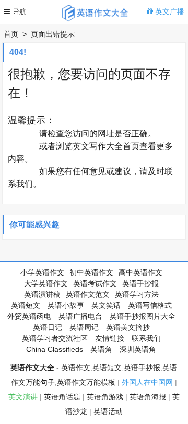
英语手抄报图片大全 (142, 316)
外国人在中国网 (147, 382)
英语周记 (84, 327)
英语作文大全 (32, 367)
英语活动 (108, 411)
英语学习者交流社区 (55, 338)
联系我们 (146, 338)
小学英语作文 (42, 272)
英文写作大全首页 (106, 146)
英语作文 (75, 367)
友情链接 (109, 338)
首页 (11, 34)
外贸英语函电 (29, 316)
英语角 (101, 349)
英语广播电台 (80, 316)
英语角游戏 (105, 397)
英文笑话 (106, 305)
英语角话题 (62, 397)
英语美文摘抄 (128, 327)
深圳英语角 (138, 349)
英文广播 (168, 11)
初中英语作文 (91, 272)
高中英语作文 (140, 272)
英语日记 (47, 327)
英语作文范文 (88, 294)
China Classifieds (54, 349)
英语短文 (25, 305)
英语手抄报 (140, 283)
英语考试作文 (95, 283)
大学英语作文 (46, 283)
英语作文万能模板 (86, 382)
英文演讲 (23, 397)
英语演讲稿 (42, 294)
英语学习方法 (137, 294)
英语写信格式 (150, 305)
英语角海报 (148, 397)
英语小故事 (66, 305)
